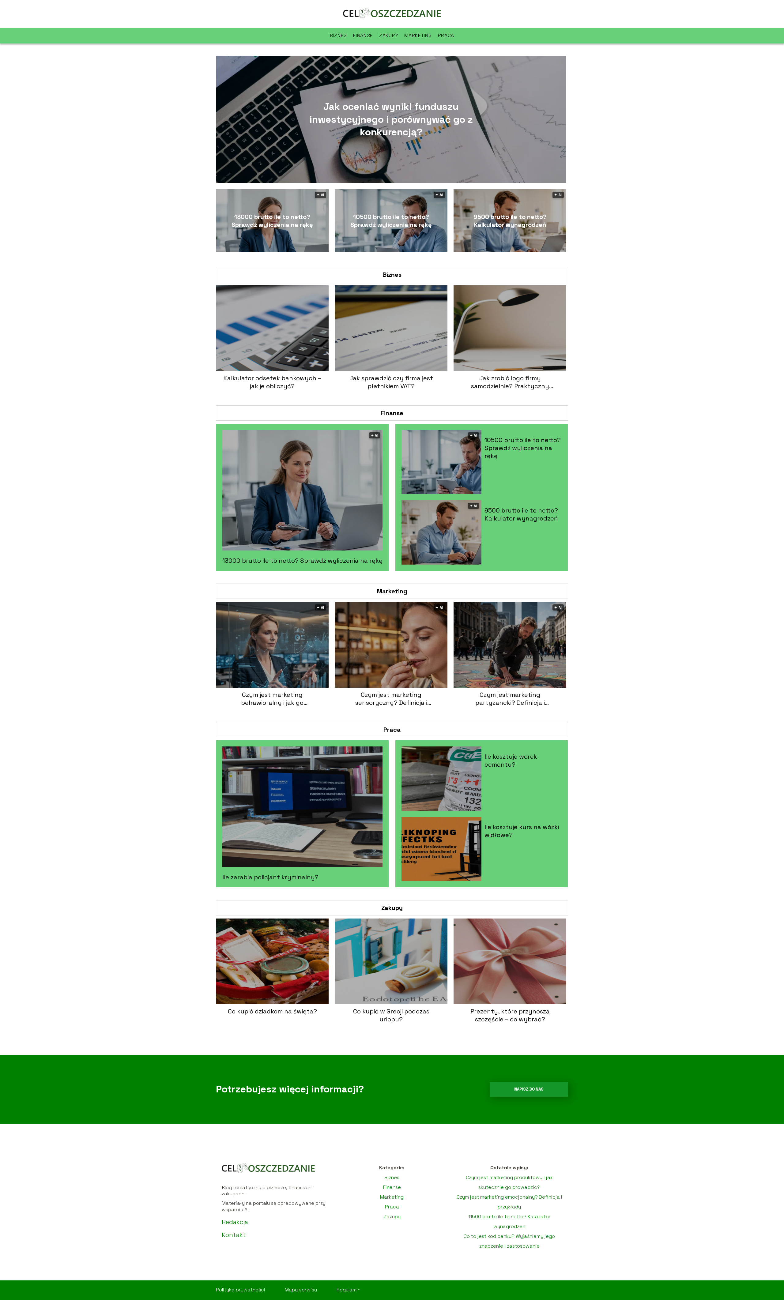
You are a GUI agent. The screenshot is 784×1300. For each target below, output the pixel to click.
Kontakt (234, 1235)
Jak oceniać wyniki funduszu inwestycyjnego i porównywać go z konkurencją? (391, 119)
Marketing (418, 35)
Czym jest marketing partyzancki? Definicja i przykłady (510, 699)
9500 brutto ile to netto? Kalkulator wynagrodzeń (510, 221)
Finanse (363, 35)
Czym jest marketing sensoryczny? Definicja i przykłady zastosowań (391, 699)
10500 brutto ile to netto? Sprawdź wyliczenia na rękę (391, 221)
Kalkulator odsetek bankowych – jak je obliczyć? (272, 382)
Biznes (338, 35)
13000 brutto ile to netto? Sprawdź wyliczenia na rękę (272, 221)
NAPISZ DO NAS (529, 1089)
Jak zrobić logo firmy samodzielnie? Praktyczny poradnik (510, 382)
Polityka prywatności (240, 1290)
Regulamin (348, 1290)
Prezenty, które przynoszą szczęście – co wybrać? (510, 1015)
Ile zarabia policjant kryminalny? (270, 877)
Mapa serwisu (301, 1290)
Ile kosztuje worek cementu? (510, 760)
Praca (446, 35)
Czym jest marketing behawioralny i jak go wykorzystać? (272, 699)
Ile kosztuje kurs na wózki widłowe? (521, 831)
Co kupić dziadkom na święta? (272, 1011)
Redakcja (235, 1222)
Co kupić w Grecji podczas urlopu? (391, 1015)
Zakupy (388, 35)
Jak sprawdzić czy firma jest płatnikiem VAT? (391, 382)
